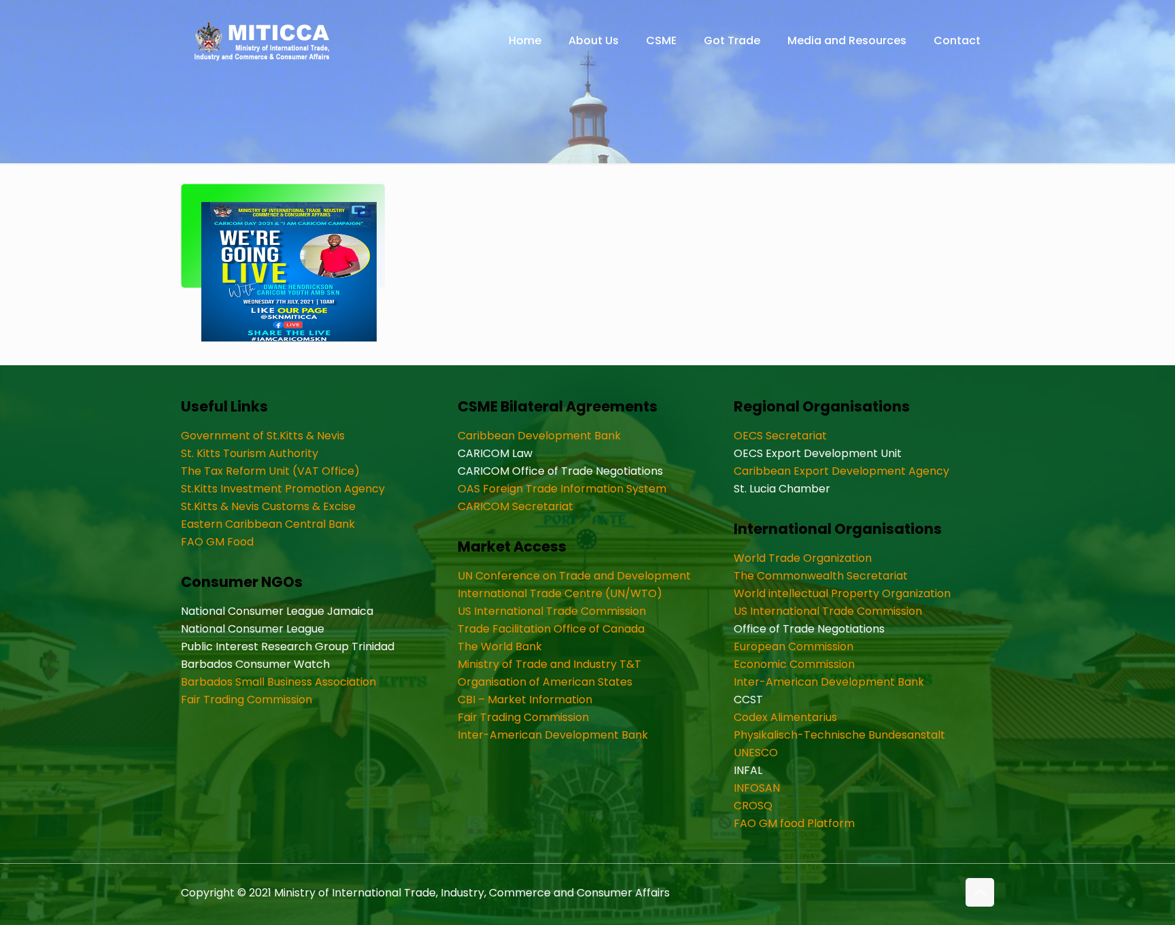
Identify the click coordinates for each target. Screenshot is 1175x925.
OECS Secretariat (780, 435)
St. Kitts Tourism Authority (249, 453)
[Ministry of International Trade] (262, 41)
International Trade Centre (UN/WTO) (560, 593)
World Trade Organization (803, 558)
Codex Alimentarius (785, 717)
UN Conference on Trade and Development (574, 576)
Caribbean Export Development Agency (841, 471)
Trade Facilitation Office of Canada (551, 629)
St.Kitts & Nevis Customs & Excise (268, 506)
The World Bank (500, 646)
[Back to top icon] (980, 892)
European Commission (793, 646)
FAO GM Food (217, 542)
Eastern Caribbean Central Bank (268, 524)
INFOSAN (757, 788)
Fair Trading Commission (246, 699)
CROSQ (753, 805)
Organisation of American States (545, 682)
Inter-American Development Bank (553, 735)
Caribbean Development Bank (539, 435)
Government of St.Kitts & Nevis (263, 435)
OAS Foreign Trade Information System (562, 489)
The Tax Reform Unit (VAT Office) (270, 471)
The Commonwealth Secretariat (821, 576)
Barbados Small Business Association (278, 682)
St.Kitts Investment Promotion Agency (283, 489)
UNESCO (756, 752)
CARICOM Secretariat (515, 506)
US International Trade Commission (552, 611)
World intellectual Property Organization (842, 593)
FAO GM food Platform (794, 823)
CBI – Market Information (525, 699)
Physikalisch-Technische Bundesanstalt (839, 735)
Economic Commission (794, 664)
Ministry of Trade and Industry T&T (549, 664)
